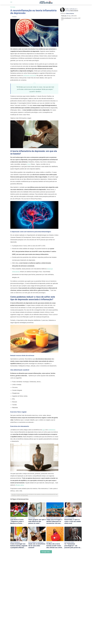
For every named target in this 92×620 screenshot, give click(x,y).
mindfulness (51, 429)
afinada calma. (19, 485)
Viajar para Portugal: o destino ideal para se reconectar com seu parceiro (54, 521)
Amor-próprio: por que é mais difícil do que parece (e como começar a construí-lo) (37, 521)
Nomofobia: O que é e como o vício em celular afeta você (72, 521)
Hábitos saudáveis (15, 542)
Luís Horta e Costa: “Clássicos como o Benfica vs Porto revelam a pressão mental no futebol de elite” (17, 521)
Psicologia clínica (69, 518)
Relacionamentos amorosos (53, 518)
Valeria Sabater (74, 10)
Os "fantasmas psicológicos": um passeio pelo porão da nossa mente (72, 545)
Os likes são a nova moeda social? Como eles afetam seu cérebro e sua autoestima (54, 545)
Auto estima (31, 518)
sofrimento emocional (29, 75)
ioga (43, 429)
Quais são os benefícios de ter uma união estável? (36, 545)
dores (29, 164)
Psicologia (12, 7)
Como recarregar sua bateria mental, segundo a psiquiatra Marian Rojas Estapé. (18, 545)
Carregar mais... (46, 551)
